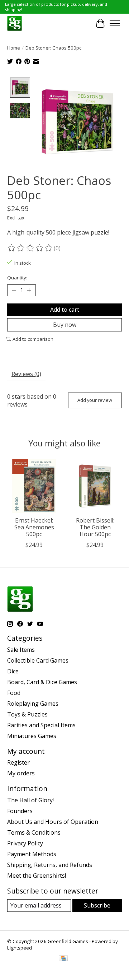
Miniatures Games (31, 736)
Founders (20, 811)
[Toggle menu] (115, 23)
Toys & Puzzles (27, 714)
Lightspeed (19, 948)
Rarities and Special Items (41, 725)
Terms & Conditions (34, 832)
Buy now (64, 325)
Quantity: (17, 277)
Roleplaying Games (32, 703)
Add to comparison (33, 339)
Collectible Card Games (37, 660)
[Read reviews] (30, 248)
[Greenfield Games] (14, 23)
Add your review (94, 400)
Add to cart (64, 310)
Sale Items (21, 650)
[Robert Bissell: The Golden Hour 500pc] (95, 486)
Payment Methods (31, 854)
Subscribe (97, 905)
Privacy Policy (25, 843)
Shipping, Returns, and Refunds (49, 865)
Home (13, 48)
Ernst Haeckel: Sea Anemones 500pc (34, 527)
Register (18, 762)
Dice (13, 671)
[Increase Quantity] (29, 290)
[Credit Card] (63, 958)
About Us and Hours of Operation (52, 822)
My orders (21, 773)
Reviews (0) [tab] (26, 374)
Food (13, 693)
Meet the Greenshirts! (36, 876)
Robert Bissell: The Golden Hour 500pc (95, 527)
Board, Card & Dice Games (42, 682)
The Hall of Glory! (30, 800)
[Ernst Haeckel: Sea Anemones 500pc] (34, 486)
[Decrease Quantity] (14, 290)
